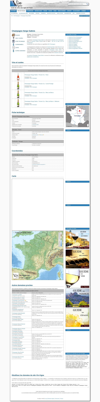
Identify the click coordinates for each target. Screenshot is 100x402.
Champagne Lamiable (17, 294)
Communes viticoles (80, 13)
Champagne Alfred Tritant (17, 319)
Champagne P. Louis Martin (18, 337)
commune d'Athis (35, 41)
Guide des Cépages (73, 44)
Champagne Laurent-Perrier (18, 300)
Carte (17, 47)
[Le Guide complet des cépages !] (77, 326)
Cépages (37, 13)
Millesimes (31, 13)
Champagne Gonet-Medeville (18, 303)
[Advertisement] (50, 23)
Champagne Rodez (16, 316)
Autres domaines (20, 50)
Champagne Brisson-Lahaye (18, 297)
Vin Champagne (14, 13)
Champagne (27, 78)
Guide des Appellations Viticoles (75, 48)
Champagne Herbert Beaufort (18, 313)
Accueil (46, 398)
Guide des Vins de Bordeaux (75, 38)
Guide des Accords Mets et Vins (75, 41)
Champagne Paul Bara (17, 342)
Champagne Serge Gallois (38, 39)
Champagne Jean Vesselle (18, 352)
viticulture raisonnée (58, 52)
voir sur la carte (55, 41)
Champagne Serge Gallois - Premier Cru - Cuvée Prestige (39, 83)
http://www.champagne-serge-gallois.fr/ (38, 164)
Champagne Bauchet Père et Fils (19, 305)
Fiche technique (20, 41)
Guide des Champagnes (74, 40)
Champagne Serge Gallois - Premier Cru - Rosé (36, 74)
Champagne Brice (16, 340)
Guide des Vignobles (73, 45)
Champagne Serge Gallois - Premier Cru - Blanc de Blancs (39, 92)
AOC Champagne (51, 44)
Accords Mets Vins (23, 13)
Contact (61, 398)
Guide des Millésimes (73, 42)
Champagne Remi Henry (17, 345)
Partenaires (57, 398)
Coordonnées (19, 44)
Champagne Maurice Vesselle (18, 328)
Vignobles (43, 13)
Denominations (67, 13)
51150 (41, 41)
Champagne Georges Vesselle (18, 348)
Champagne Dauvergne (17, 331)
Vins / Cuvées (19, 38)
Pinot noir (60, 47)
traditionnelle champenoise (33, 56)
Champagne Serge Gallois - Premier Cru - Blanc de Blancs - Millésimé (42, 101)
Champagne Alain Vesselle (18, 356)
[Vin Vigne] (22, 8)
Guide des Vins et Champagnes (75, 37)
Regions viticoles (51, 13)
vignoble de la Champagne (58, 39)
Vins (73, 13)
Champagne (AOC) (35, 124)
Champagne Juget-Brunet (17, 309)
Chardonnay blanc (51, 47)
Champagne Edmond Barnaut (18, 324)
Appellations (60, 13)
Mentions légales (51, 398)
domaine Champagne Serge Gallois (36, 55)
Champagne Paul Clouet (17, 334)
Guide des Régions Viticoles (75, 47)
